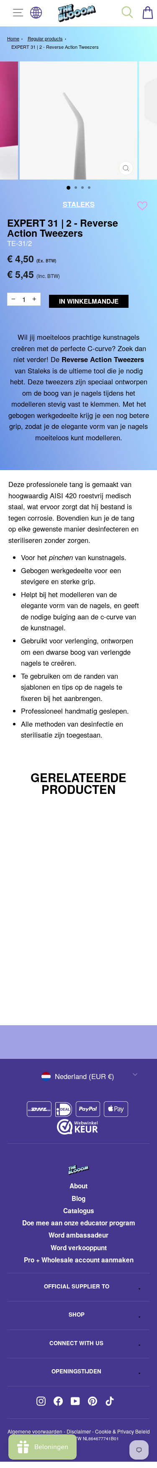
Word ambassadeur (78, 1235)
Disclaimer (79, 1431)
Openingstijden (76, 1371)
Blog (78, 1198)
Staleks (79, 204)
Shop (77, 1314)
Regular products (45, 38)
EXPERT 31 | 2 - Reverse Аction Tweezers (55, 46)
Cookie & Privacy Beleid (122, 1431)
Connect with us (76, 1343)
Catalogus (78, 1210)
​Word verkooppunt (79, 1247)
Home (13, 38)
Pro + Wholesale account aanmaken (79, 1259)
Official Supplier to (76, 1286)
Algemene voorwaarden (35, 1431)
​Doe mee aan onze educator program (78, 1222)
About (78, 1185)
